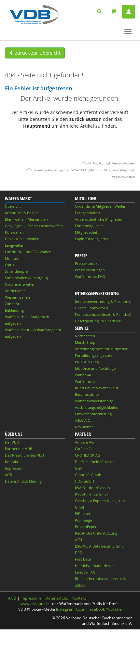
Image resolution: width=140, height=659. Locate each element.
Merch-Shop (85, 342)
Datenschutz (56, 598)
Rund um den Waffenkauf (96, 387)
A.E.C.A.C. (83, 420)
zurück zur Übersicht (37, 53)
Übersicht (13, 206)
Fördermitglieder (89, 225)
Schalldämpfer (17, 271)
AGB (8, 474)
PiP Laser (82, 513)
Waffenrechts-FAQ (90, 276)
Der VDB (12, 442)
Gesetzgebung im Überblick (98, 320)
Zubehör (12, 303)
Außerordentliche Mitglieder (98, 219)
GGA (78, 468)
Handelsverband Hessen (95, 565)
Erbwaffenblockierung (93, 413)
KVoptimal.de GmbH (92, 494)
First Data (83, 559)
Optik (9, 264)
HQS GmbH (84, 481)
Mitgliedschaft (87, 232)
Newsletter (84, 426)
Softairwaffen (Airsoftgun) (26, 277)
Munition (13, 258)
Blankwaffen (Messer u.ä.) (26, 219)
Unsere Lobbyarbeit (91, 307)
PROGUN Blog (87, 361)
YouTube (114, 609)
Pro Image (83, 520)
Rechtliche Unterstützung (96, 533)
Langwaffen (14, 245)
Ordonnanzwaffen (20, 284)
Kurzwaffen (14, 232)
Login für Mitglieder (91, 238)
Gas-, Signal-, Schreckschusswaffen (34, 225)
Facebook (96, 609)
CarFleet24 (83, 448)
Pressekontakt (87, 263)
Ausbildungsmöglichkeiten (97, 407)
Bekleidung (14, 310)
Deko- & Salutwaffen (22, 238)
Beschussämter (87, 394)
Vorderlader (15, 290)
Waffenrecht (85, 381)
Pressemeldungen (90, 269)
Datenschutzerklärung (23, 481)
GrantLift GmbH (88, 474)
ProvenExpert (86, 526)
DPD (78, 552)
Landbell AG (85, 572)
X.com (81, 609)
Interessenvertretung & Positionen (104, 301)
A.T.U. (80, 539)
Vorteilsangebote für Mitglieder (101, 348)
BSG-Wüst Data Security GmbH (100, 546)
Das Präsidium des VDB (24, 455)
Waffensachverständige (94, 400)
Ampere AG (84, 442)
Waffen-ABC (85, 374)
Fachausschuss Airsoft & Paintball (103, 314)
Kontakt (11, 461)
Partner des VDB (18, 448)
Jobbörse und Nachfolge (95, 368)
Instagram (65, 609)
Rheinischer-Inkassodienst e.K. (100, 578)
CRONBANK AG (87, 455)
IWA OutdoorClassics (92, 487)
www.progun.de (35, 603)
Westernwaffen (17, 297)
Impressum (14, 468)
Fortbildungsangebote (93, 355)
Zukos (80, 585)
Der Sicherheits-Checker (95, 461)
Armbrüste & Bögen (21, 212)
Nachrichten (85, 335)
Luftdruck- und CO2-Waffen (28, 251)
